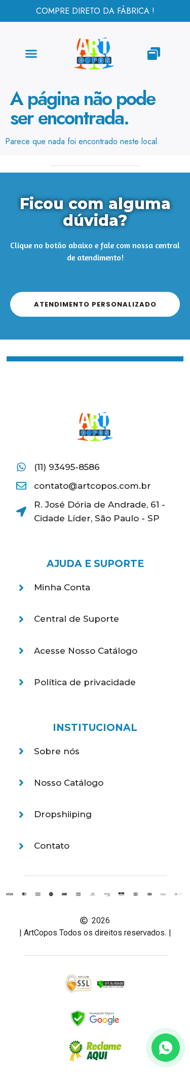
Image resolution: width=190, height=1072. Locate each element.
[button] (31, 53)
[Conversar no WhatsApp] (165, 1047)
